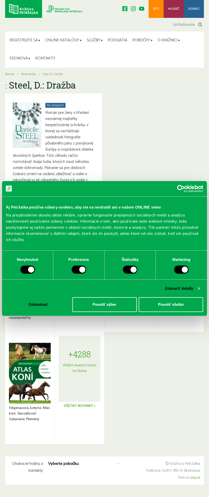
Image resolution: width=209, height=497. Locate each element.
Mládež (173, 8)
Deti (156, 8)
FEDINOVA (18, 58)
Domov (9, 74)
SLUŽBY (93, 40)
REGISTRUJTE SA (23, 40)
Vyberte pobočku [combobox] (63, 464)
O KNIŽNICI (167, 40)
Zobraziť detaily (179, 288)
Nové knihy (28, 74)
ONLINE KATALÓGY (62, 40)
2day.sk (195, 478)
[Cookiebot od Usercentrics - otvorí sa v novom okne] (181, 188)
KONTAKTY (45, 58)
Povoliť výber (104, 304)
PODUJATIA (117, 40)
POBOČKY (141, 40)
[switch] (79, 269)
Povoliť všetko (171, 304)
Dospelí (193, 8)
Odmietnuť (38, 304)
